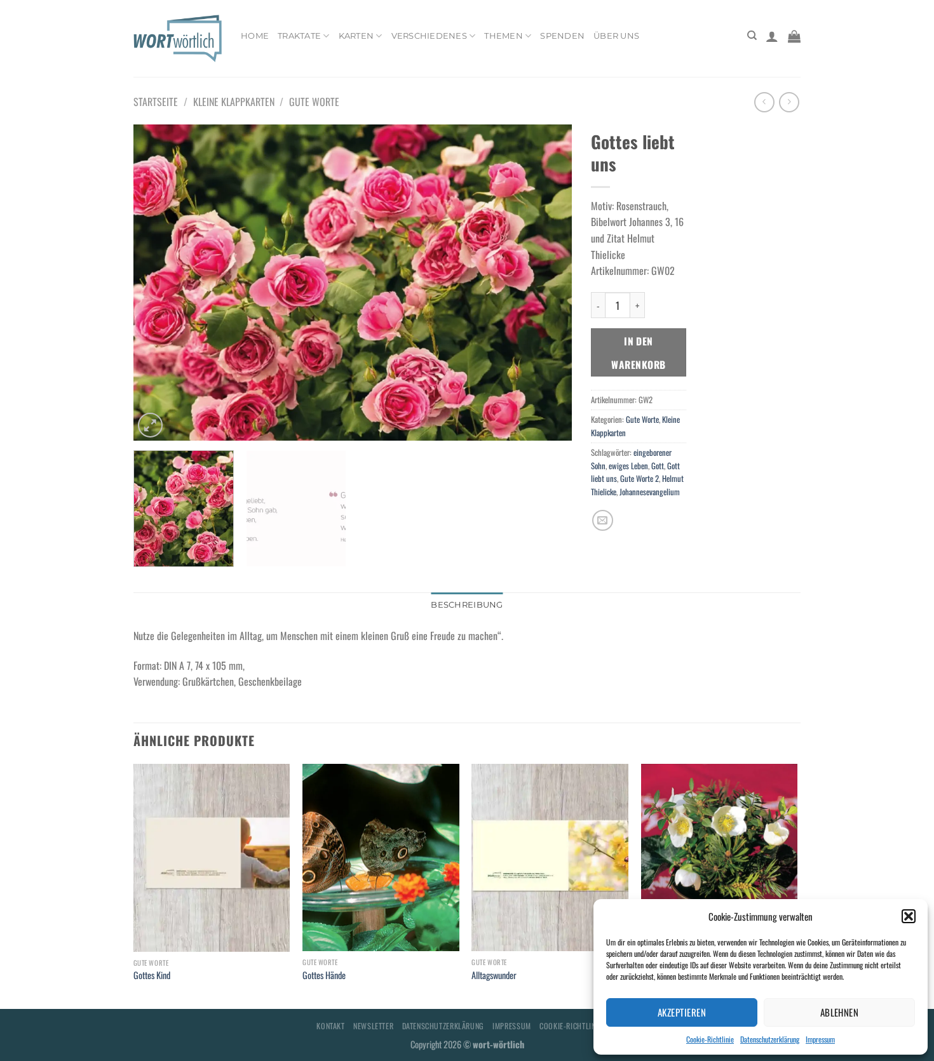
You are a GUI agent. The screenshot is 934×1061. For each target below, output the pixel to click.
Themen (503, 36)
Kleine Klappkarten (233, 101)
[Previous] (158, 282)
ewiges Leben (628, 466)
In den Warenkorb (638, 352)
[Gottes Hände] (380, 858)
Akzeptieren (682, 1012)
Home (255, 36)
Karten (356, 36)
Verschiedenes (429, 36)
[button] (908, 916)
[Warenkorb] (794, 36)
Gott (657, 466)
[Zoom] (150, 425)
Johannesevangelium (649, 492)
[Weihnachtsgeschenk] (719, 858)
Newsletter (373, 1026)
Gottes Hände (324, 976)
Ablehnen (839, 1012)
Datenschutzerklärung (769, 1039)
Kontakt (330, 1026)
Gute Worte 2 (639, 478)
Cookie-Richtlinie (710, 1039)
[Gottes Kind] (211, 858)
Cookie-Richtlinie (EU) (578, 1026)
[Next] (547, 282)
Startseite (155, 101)
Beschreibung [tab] (467, 605)
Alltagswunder (494, 976)
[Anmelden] (772, 36)
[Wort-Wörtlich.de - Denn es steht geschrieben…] (177, 38)
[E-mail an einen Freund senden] (602, 520)
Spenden (562, 36)
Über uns (616, 36)
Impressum (820, 1039)
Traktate (299, 36)
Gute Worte (314, 101)
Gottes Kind (151, 976)
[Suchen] (752, 35)
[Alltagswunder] (549, 858)
